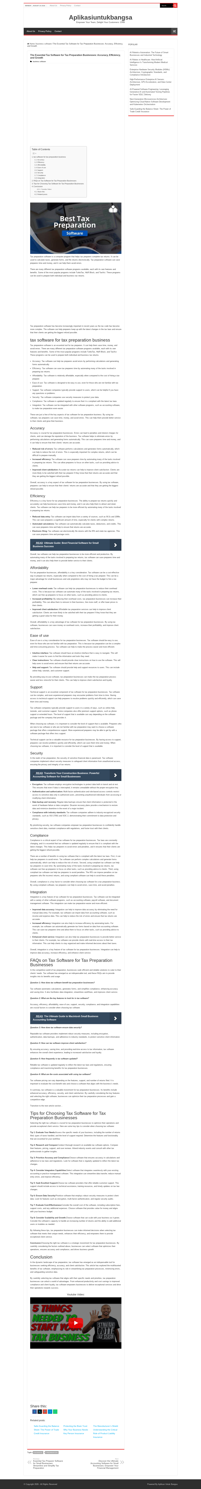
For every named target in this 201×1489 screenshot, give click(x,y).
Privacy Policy (65, 6)
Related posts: (42, 194)
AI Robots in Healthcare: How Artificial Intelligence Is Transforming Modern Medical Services (149, 62)
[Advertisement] (48, 83)
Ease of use (41, 167)
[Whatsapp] (55, 1411)
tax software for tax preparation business (50, 157)
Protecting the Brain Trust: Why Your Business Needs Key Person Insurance (75, 1430)
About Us (53, 6)
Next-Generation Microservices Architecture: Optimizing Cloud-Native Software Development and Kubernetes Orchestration (150, 101)
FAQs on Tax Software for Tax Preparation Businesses (55, 181)
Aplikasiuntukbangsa (100, 17)
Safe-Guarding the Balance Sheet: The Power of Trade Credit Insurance (46, 1430)
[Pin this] (45, 1411)
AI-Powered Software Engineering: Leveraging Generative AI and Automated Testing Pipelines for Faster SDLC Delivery (150, 92)
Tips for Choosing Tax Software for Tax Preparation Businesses (59, 184)
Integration (41, 178)
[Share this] (34, 1411)
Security (40, 173)
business (38, 1452)
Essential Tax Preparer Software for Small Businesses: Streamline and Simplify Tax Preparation (48, 1463)
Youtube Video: (46, 189)
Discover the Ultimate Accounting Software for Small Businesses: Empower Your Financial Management (104, 1463)
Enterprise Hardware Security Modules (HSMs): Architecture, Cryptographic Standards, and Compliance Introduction (150, 72)
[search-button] (175, 5)
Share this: (41, 192)
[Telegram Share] (50, 1411)
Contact (77, 6)
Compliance (41, 175)
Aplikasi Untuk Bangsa (167, 1484)
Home (32, 44)
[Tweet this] (40, 1411)
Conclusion (38, 186)
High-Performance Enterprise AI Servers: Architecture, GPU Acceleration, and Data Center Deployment (150, 82)
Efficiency (40, 162)
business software (44, 44)
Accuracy (40, 160)
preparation (52, 1452)
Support (40, 170)
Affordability (41, 165)
